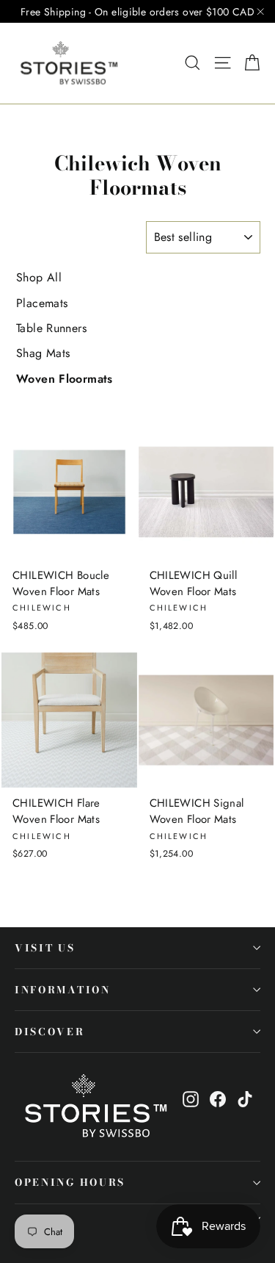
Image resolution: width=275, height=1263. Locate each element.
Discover (50, 1031)
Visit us (45, 947)
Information (63, 989)
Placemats (41, 303)
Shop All (39, 277)
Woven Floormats (64, 378)
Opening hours (70, 1182)
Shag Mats (43, 353)
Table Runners (51, 328)
